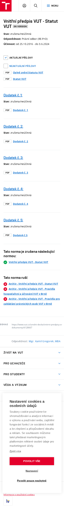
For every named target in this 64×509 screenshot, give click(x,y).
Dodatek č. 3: (13, 157)
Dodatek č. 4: (13, 189)
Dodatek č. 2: (13, 126)
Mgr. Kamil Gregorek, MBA (44, 341)
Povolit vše (31, 461)
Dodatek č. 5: (13, 220)
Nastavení (32, 471)
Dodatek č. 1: (13, 95)
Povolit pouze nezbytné (31, 480)
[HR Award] (8, 501)
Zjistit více (15, 451)
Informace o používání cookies (19, 494)
